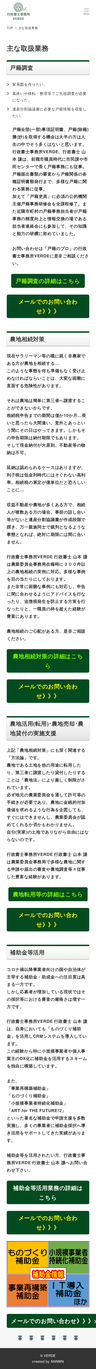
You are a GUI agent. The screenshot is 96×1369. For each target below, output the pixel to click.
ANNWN (57, 1361)
